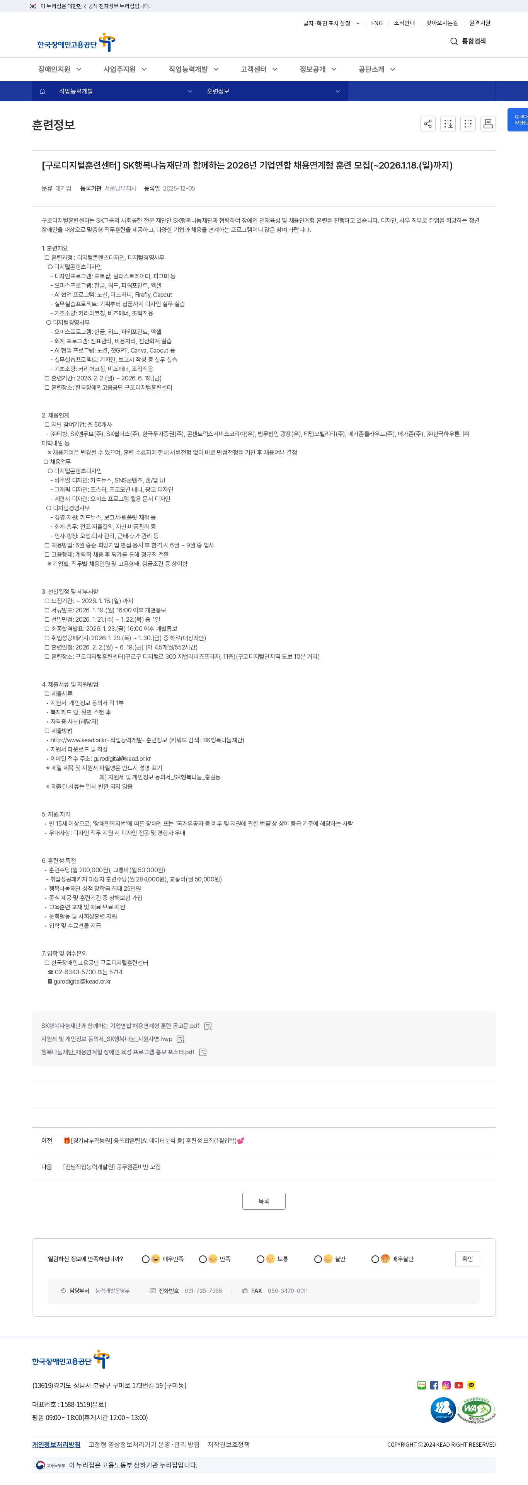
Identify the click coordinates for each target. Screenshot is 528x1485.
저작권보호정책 (229, 1445)
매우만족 (173, 1259)
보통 (283, 1259)
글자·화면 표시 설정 (327, 23)
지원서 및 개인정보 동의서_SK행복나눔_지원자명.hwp (106, 1039)
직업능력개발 (188, 71)
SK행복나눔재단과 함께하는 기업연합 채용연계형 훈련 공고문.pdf (120, 1026)
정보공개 (313, 71)
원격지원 (480, 23)
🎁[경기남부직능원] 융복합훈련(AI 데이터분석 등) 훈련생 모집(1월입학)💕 (153, 1140)
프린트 (488, 123)
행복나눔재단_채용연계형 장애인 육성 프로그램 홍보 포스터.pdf (117, 1052)
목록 (268, 1199)
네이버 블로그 (421, 1385)
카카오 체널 (471, 1385)
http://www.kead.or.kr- (80, 740)
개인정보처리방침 (56, 1445)
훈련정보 (218, 91)
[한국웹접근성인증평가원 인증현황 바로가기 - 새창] (476, 1410)
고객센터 (253, 71)
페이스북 (434, 1385)
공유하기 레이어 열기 (428, 123)
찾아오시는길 (442, 23)
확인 (467, 1259)
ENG (377, 23)
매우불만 (403, 1259)
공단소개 (371, 71)
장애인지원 (54, 71)
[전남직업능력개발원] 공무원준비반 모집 (111, 1167)
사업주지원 (119, 71)
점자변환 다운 (448, 123)
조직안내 (404, 23)
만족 (225, 1259)
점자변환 (468, 123)
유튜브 (459, 1385)
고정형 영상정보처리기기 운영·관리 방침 (144, 1445)
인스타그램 (446, 1385)
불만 (340, 1259)
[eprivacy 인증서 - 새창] (436, 1410)
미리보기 (208, 1026)
